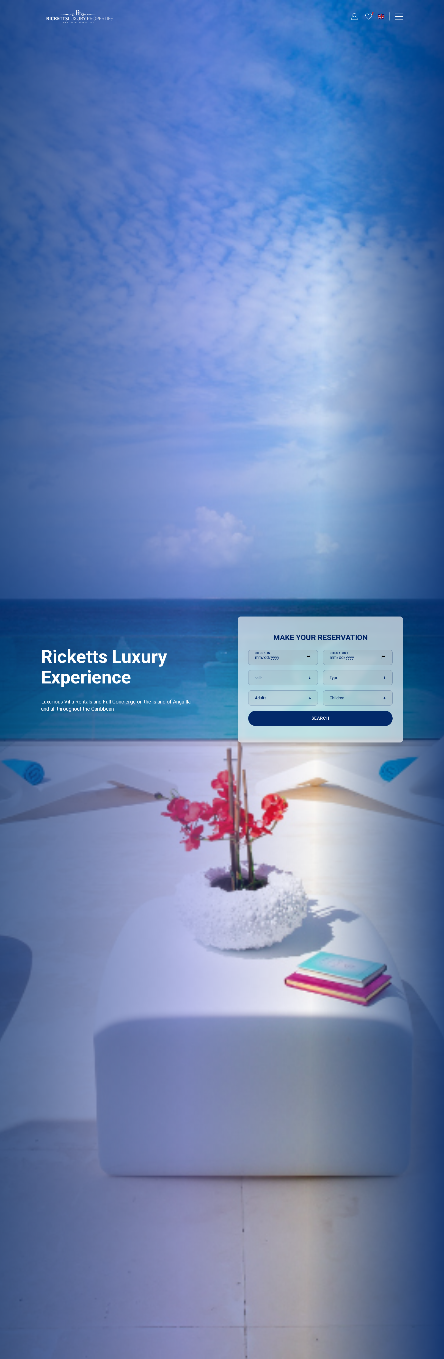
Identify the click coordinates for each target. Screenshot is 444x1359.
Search (320, 718)
